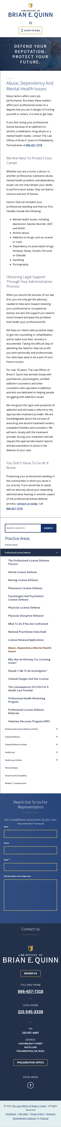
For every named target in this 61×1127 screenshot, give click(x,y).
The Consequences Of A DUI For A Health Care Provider (28, 688)
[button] (30, 22)
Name (6, 827)
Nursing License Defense (23, 580)
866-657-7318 (34, 145)
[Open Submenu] (56, 552)
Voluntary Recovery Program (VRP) (29, 721)
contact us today (27, 503)
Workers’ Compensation (15, 783)
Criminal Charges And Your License (28, 679)
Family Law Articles (13, 760)
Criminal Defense (12, 737)
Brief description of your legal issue (17, 876)
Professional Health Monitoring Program (26, 700)
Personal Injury (11, 767)
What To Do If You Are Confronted (28, 624)
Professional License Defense (18, 552)
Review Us (30, 973)
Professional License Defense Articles (21, 729)
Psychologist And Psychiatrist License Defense (26, 597)
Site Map (23, 1113)
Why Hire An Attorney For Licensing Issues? (29, 661)
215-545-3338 (30, 1011)
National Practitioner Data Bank (27, 632)
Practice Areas (11, 544)
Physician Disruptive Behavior (26, 615)
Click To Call (32, 30)
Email (7, 860)
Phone (6, 843)
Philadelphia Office (30, 1062)
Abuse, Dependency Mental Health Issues (29, 649)
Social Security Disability (16, 775)
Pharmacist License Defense (25, 588)
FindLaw (44, 1118)
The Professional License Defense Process (28, 562)
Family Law (10, 752)
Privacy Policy (37, 1113)
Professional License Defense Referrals (26, 711)
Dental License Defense (22, 572)
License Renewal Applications (26, 640)
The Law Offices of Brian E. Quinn (29, 1105)
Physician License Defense (24, 607)
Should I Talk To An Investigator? (27, 671)
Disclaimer (11, 1113)
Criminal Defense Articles (16, 744)
